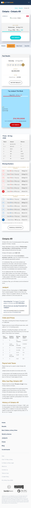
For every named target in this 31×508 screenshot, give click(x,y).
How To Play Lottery (7, 459)
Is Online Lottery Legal (8, 463)
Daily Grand (19, 46)
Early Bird (27, 46)
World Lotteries (6, 434)
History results (16, 82)
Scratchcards (6, 449)
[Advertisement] (19, 108)
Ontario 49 (11, 46)
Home (16, 8)
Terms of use (5, 473)
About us (4, 466)
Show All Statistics (15, 227)
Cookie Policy (5, 476)
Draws (4, 442)
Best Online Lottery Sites (9, 430)
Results (21, 8)
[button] (28, 2)
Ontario (3, 46)
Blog (3, 445)
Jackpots (4, 438)
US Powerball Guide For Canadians (15, 310)
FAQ (3, 456)
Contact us (5, 469)
